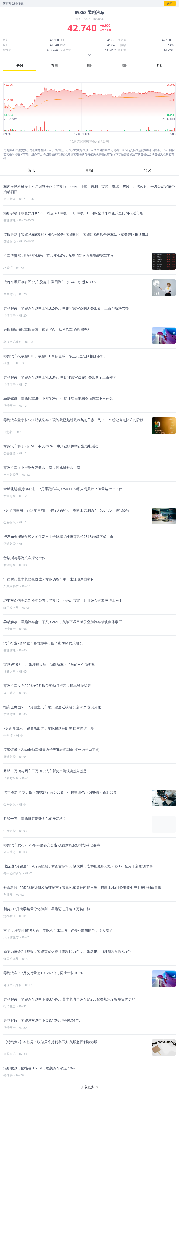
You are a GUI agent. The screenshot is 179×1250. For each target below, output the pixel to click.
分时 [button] (19, 65)
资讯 (31, 170)
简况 (147, 170)
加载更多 (87, 1087)
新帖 (89, 170)
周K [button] (124, 65)
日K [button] (89, 65)
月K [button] (159, 65)
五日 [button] (54, 65)
